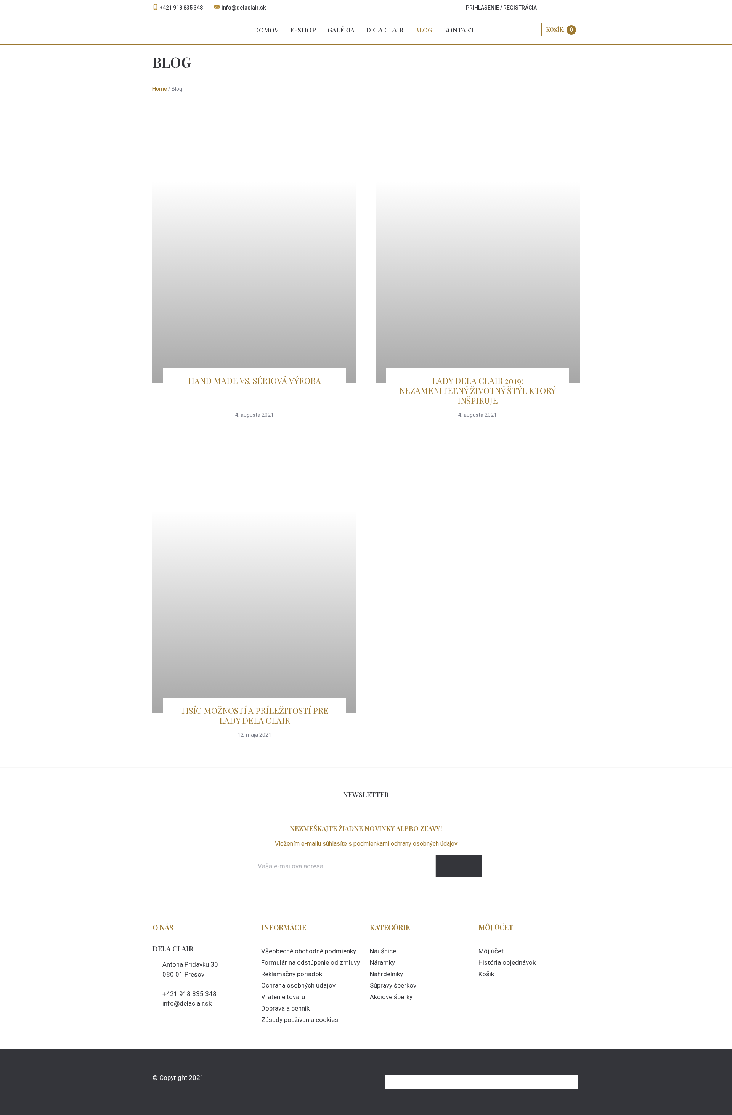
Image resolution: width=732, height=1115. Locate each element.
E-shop (303, 30)
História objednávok (507, 962)
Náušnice (383, 951)
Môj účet (491, 951)
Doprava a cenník (285, 1008)
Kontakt (459, 30)
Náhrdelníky (386, 974)
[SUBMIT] (459, 866)
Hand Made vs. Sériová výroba (254, 380)
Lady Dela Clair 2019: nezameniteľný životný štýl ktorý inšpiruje (477, 390)
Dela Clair (384, 30)
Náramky (382, 962)
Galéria (341, 30)
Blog (423, 30)
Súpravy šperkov (393, 985)
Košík (486, 974)
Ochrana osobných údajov (298, 985)
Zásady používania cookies (299, 1019)
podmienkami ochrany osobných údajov (405, 843)
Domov (266, 30)
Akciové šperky (391, 997)
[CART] (561, 29)
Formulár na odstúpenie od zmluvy (310, 962)
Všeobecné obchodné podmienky (308, 951)
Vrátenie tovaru (283, 997)
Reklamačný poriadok (291, 974)
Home (159, 89)
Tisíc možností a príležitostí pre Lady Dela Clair (254, 715)
